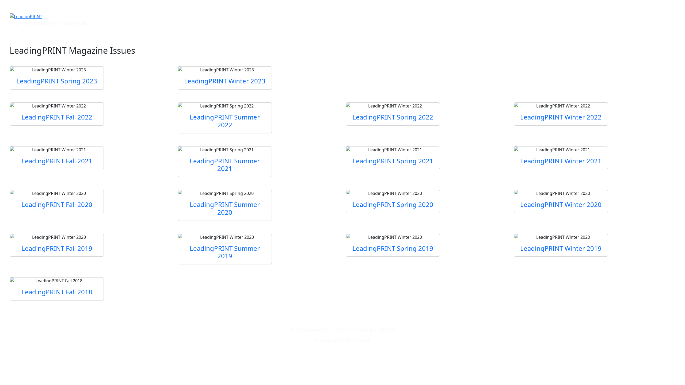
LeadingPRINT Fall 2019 (56, 248)
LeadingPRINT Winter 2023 (224, 80)
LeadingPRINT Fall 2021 (56, 160)
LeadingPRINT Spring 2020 (392, 204)
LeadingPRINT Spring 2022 (392, 117)
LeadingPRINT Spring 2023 (56, 80)
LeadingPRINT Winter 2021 (561, 160)
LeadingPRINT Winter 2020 (561, 204)
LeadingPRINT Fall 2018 (56, 291)
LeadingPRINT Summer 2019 (225, 252)
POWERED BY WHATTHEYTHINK (342, 340)
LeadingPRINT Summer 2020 (225, 208)
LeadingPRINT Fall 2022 (56, 117)
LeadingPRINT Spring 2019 (392, 248)
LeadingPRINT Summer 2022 (225, 121)
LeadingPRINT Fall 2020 (56, 204)
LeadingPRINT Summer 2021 (225, 164)
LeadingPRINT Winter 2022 (561, 117)
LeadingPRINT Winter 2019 (561, 248)
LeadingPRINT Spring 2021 (392, 160)
